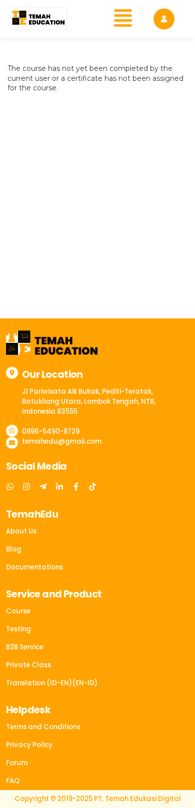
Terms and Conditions (43, 727)
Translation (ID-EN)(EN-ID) (52, 683)
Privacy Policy (29, 745)
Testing (18, 629)
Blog (14, 549)
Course (18, 611)
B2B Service (25, 647)
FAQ (13, 781)
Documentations (34, 567)
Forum (17, 763)
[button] (123, 19)
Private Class (28, 665)
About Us (21, 531)
